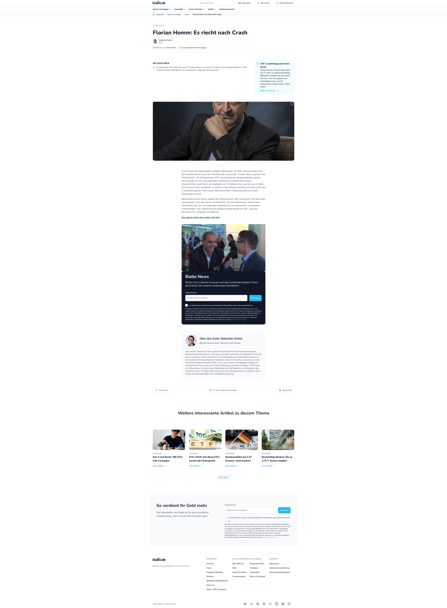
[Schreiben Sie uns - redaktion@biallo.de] (289, 603)
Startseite (160, 14)
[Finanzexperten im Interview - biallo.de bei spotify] (257, 603)
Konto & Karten (195, 9)
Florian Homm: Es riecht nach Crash (207, 14)
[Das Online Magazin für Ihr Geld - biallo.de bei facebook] (264, 603)
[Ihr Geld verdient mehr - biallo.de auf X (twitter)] (282, 603)
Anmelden (255, 298)
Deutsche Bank (239, 572)
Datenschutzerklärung (238, 319)
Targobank (254, 572)
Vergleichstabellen (215, 572)
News (187, 14)
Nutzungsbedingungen (279, 572)
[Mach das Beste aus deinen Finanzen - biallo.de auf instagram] (270, 603)
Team (209, 568)
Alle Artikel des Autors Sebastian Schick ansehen (221, 343)
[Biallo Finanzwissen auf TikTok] (251, 603)
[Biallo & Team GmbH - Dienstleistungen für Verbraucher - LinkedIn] (276, 603)
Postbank (254, 568)
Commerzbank (239, 576)
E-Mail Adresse (191, 293)
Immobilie (178, 9)
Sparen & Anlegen (161, 9)
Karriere (210, 576)
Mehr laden (223, 477)
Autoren (210, 563)
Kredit (210, 9)
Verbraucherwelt (226, 9)
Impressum (274, 563)
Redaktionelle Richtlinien (217, 581)
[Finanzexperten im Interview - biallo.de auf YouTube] (245, 603)
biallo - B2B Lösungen (216, 589)
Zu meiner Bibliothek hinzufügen (194, 47)
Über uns (211, 585)
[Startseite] (159, 3)
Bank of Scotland (257, 576)
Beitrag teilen (287, 390)
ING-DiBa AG (238, 563)
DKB (234, 568)
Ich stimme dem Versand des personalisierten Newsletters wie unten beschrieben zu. (221, 305)
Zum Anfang (163, 390)
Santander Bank (257, 563)
